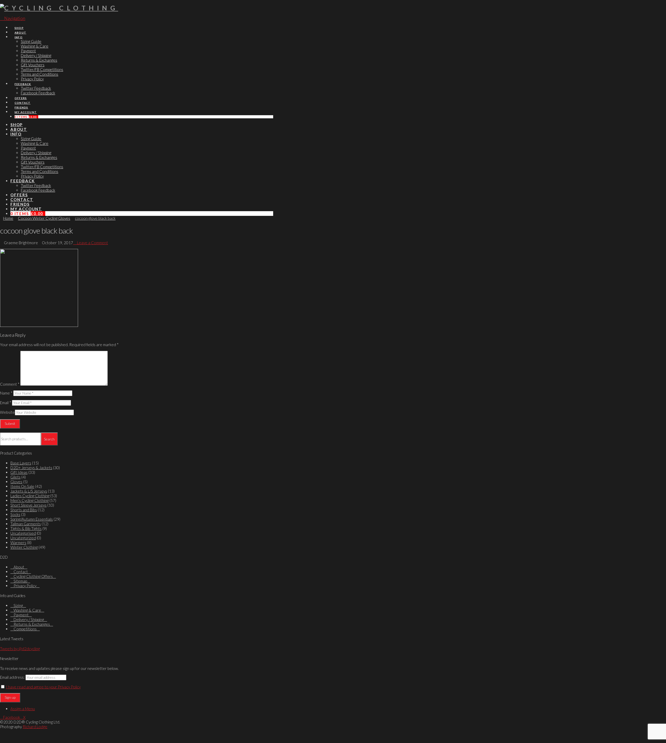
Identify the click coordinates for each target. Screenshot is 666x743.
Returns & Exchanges (32, 624)
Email (5, 402)
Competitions (25, 628)
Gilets (15, 477)
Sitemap (20, 581)
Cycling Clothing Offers (33, 576)
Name (6, 393)
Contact (21, 571)
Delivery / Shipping (29, 619)
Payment (21, 614)
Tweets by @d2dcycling (20, 648)
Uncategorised (23, 533)
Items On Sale (22, 486)
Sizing (18, 605)
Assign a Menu (22, 708)
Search (49, 439)
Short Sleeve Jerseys (28, 505)
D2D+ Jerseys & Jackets (31, 467)
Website (7, 412)
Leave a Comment (92, 242)
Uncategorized (23, 537)
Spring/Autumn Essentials (31, 519)
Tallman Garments (25, 523)
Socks (15, 514)
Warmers (18, 542)
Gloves (16, 481)
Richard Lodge (35, 726)
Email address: (12, 677)
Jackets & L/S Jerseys (28, 491)
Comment (10, 384)
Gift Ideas (19, 472)
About (19, 567)
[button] (12, 18)
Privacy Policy (25, 585)
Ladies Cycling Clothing (29, 495)
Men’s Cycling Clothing (29, 500)
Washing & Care (27, 610)
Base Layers (20, 463)
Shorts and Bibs (23, 509)
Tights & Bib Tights (26, 528)
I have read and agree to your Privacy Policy (43, 686)
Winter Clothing (24, 547)
